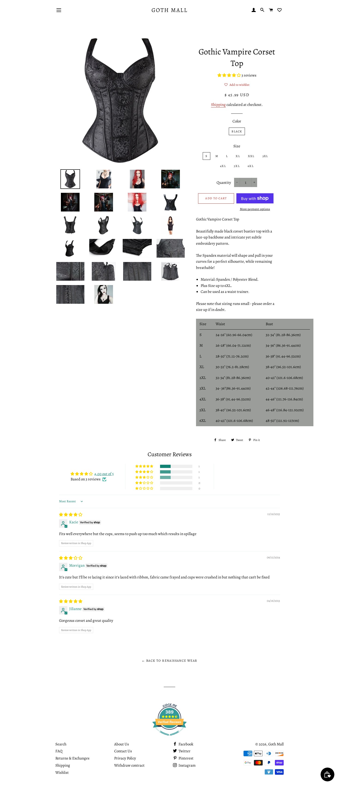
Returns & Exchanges (72, 758)
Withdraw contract (129, 765)
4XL (223, 166)
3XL (265, 156)
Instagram (187, 765)
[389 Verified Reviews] (169, 738)
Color (236, 121)
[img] (70, 514)
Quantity (224, 182)
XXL (251, 156)
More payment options (255, 209)
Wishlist (62, 772)
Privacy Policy (125, 758)
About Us (121, 744)
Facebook (185, 744)
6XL (251, 166)
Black (237, 131)
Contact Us (123, 751)
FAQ (58, 751)
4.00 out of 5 (104, 473)
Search (60, 744)
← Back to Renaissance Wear (169, 660)
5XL (237, 166)
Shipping (218, 104)
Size (236, 146)
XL (238, 156)
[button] (229, 75)
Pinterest (185, 758)
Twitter (184, 751)
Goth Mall (170, 10)
